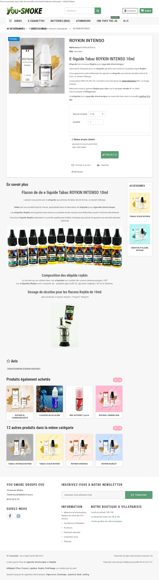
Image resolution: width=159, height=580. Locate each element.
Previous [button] (115, 380)
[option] (20, 403)
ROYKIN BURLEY (109, 464)
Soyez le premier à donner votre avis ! (24, 368)
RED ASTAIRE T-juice (79, 415)
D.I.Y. (126, 20)
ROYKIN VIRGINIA (79, 464)
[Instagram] (18, 516)
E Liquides (16, 20)
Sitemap (67, 541)
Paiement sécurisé (72, 532)
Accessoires (38, 28)
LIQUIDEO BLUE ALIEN (49, 415)
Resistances (17, 28)
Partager (78, 172)
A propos (68, 528)
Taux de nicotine (80, 114)
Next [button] (120, 380)
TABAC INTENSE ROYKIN (20, 464)
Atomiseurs (83, 20)
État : (71, 51)
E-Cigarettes (36, 20)
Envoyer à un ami (82, 165)
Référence (74, 47)
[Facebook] (10, 516)
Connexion (131, 11)
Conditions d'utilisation (74, 523)
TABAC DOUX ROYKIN (49, 464)
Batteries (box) (60, 20)
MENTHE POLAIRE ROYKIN (139, 249)
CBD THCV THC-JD (108, 19)
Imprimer (105, 165)
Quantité (76, 122)
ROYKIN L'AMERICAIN (109, 415)
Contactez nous (71, 537)
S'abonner (140, 494)
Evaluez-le (110, 154)
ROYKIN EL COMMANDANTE (20, 416)
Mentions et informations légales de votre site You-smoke (73, 515)
